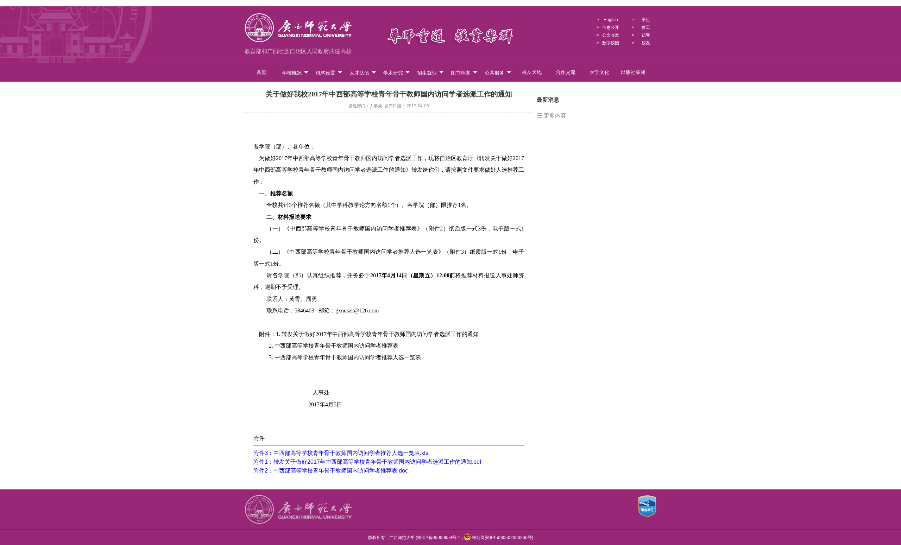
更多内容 (554, 116)
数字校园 (610, 42)
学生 (646, 19)
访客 (646, 35)
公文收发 (610, 35)
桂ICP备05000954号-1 (438, 537)
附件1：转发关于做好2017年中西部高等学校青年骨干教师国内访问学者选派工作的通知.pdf (367, 462)
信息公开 (610, 27)
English (611, 19)
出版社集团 (633, 72)
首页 (261, 72)
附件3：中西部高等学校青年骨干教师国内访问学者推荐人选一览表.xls (340, 453)
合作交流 (565, 72)
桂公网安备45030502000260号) (502, 537)
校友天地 (532, 72)
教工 (646, 27)
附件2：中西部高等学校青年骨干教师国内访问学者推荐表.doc (330, 471)
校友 (646, 42)
